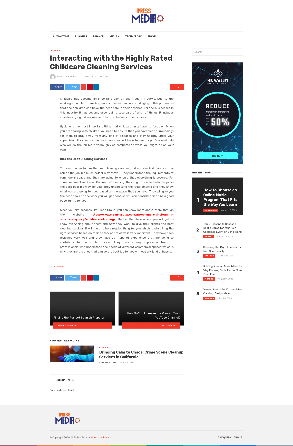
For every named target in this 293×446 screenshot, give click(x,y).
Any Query (224, 437)
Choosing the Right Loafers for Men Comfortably (222, 249)
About (238, 437)
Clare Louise (68, 77)
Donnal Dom (109, 362)
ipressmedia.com (101, 437)
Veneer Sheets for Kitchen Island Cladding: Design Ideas (223, 291)
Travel (152, 36)
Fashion (209, 256)
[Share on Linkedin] (96, 87)
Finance (98, 36)
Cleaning (55, 50)
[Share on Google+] (83, 87)
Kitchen (209, 298)
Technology (133, 36)
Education (211, 210)
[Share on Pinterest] (90, 87)
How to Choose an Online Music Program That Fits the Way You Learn (220, 197)
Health (114, 36)
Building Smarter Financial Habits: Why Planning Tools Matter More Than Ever (223, 270)
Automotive (61, 36)
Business (81, 36)
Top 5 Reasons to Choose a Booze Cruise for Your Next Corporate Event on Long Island (222, 227)
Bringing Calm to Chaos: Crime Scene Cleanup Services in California (141, 354)
